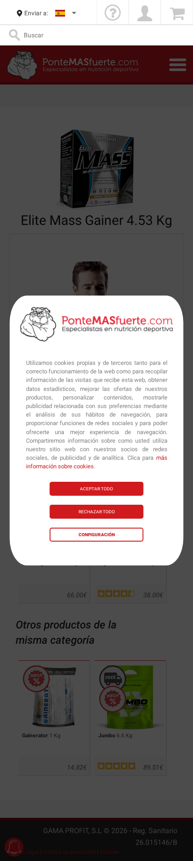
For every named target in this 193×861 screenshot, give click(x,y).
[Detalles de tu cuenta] (145, 13)
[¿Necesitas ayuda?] (112, 13)
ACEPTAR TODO (96, 488)
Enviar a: (36, 13)
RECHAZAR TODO (97, 511)
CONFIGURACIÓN (97, 534)
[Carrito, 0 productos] (177, 13)
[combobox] (66, 13)
